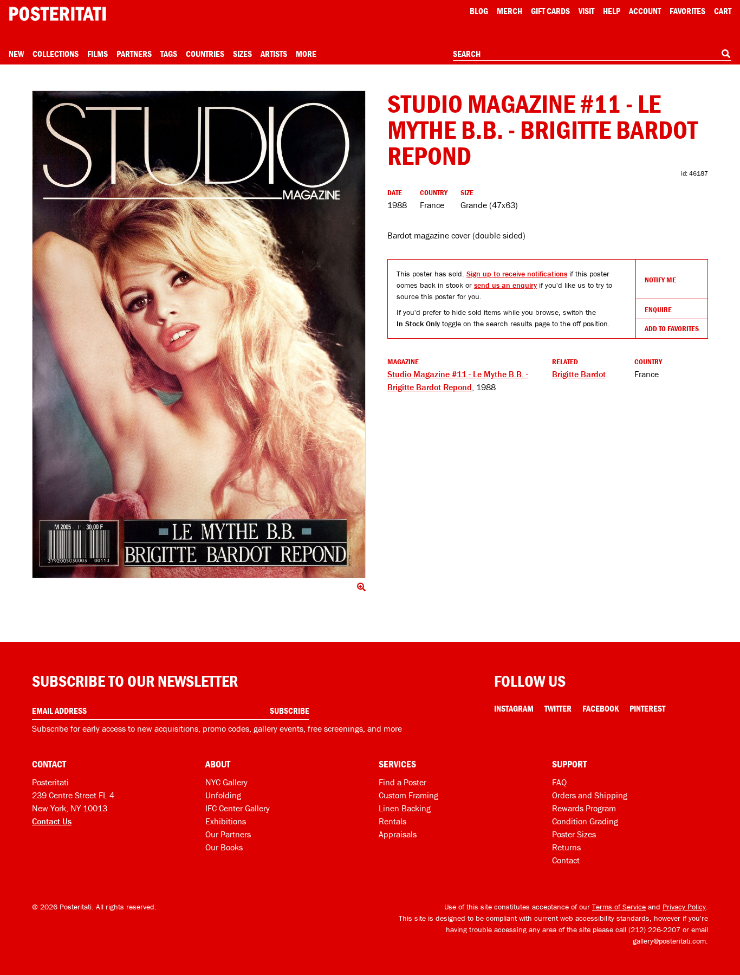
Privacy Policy (684, 907)
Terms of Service (619, 907)
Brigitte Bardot (579, 374)
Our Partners (228, 834)
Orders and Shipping (589, 795)
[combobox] (592, 54)
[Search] (725, 53)
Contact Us (52, 821)
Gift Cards (550, 10)
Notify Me (660, 280)
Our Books (224, 847)
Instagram (514, 708)
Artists (274, 53)
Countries (205, 53)
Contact (566, 860)
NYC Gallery (226, 782)
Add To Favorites (672, 328)
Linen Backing (405, 808)
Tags (168, 53)
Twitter (558, 708)
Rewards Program (584, 808)
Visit (586, 10)
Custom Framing (408, 795)
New (16, 53)
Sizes (242, 53)
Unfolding (223, 795)
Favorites (687, 10)
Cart (722, 10)
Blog (479, 10)
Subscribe (289, 710)
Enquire (658, 309)
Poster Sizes (574, 834)
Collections (56, 53)
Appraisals (398, 834)
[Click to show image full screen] (199, 334)
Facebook (600, 708)
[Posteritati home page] (57, 14)
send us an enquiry (505, 285)
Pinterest (647, 708)
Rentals (392, 821)
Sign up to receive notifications (516, 274)
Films (97, 53)
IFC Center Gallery (237, 808)
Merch (509, 10)
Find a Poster (402, 782)
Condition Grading (585, 821)
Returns (566, 847)
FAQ (559, 782)
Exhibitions (225, 821)
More (306, 53)
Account (645, 10)
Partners (134, 53)
